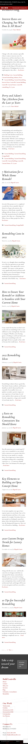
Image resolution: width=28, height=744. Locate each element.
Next (11, 650)
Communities (6, 714)
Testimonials (16, 8)
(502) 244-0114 (11, 733)
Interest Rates (6, 82)
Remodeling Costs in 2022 (13, 235)
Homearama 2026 (8, 712)
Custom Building (17, 75)
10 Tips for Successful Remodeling (13, 602)
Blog (4, 690)
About (4, 682)
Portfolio (5, 708)
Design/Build (5, 156)
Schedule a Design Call (21, 664)
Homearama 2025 (8, 710)
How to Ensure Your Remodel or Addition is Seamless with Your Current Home (13, 297)
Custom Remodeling (7, 77)
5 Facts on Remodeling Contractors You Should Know (11, 419)
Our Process (6, 716)
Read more (21, 70)
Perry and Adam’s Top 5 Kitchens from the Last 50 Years (12, 99)
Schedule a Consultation (10, 692)
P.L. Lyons (12, 87)
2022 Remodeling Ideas (11, 357)
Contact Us (23, 8)
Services (5, 688)
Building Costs (8, 75)
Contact (5, 684)
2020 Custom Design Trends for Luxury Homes (13, 542)
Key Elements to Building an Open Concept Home (11, 482)
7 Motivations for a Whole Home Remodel (12, 175)
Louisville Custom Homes (9, 85)
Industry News (18, 77)
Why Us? (5, 686)
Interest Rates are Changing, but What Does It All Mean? (13, 22)
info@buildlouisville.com (14, 735)
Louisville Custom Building (18, 82)
